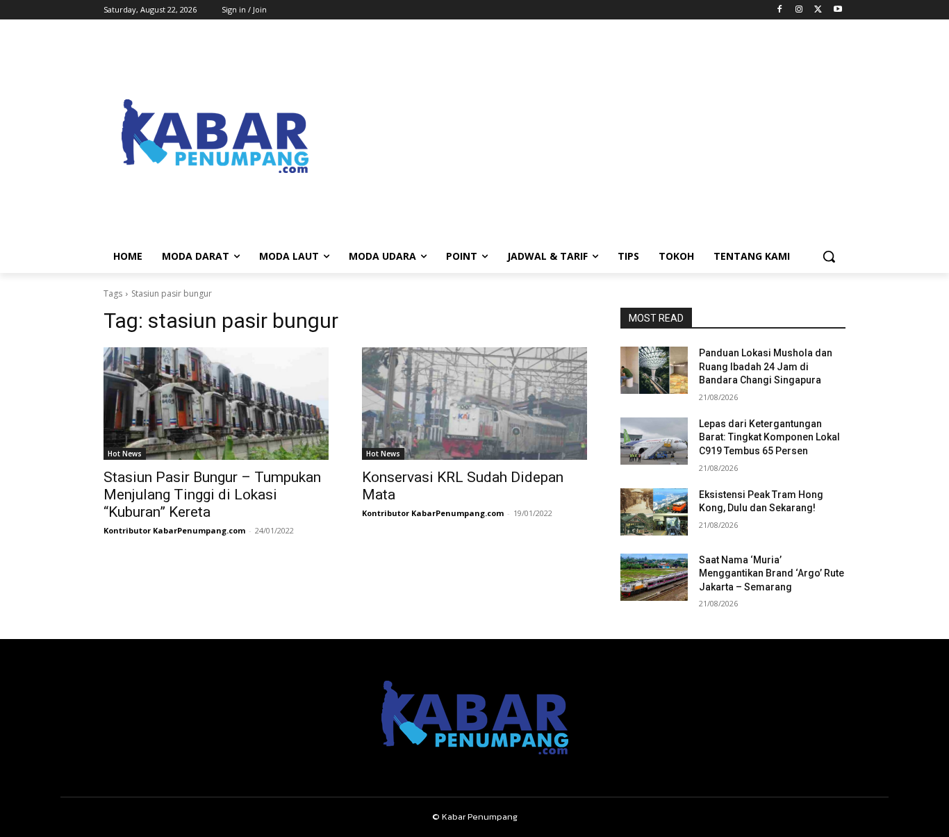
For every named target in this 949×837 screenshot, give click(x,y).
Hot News (125, 453)
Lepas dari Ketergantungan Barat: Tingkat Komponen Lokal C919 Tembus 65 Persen (769, 437)
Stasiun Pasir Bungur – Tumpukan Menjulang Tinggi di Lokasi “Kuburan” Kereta (212, 494)
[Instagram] (799, 10)
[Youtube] (837, 10)
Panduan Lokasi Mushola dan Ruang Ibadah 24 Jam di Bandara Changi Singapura (765, 366)
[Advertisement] (585, 136)
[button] (828, 256)
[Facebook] (780, 10)
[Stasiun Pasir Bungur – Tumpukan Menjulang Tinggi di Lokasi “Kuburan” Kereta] (216, 403)
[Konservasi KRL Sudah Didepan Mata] (474, 403)
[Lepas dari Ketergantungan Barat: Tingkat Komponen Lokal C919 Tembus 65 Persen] (654, 441)
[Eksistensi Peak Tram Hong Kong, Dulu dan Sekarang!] (654, 512)
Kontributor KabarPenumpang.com (174, 530)
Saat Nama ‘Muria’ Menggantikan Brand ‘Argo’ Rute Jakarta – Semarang (771, 573)
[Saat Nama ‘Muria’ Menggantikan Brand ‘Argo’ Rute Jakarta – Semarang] (654, 577)
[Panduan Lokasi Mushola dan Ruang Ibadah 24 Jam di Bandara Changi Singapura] (654, 370)
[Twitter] (818, 10)
